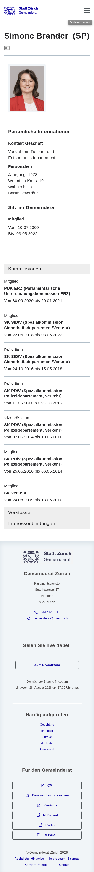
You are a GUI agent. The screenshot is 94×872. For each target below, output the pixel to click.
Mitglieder (47, 743)
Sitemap (74, 858)
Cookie (64, 865)
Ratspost (47, 730)
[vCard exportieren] (7, 48)
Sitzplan (47, 737)
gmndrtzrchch (50, 618)
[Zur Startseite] (21, 11)
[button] (86, 10)
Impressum (57, 858)
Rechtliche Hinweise (29, 858)
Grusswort (47, 749)
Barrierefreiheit (36, 865)
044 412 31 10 (50, 612)
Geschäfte (47, 724)
